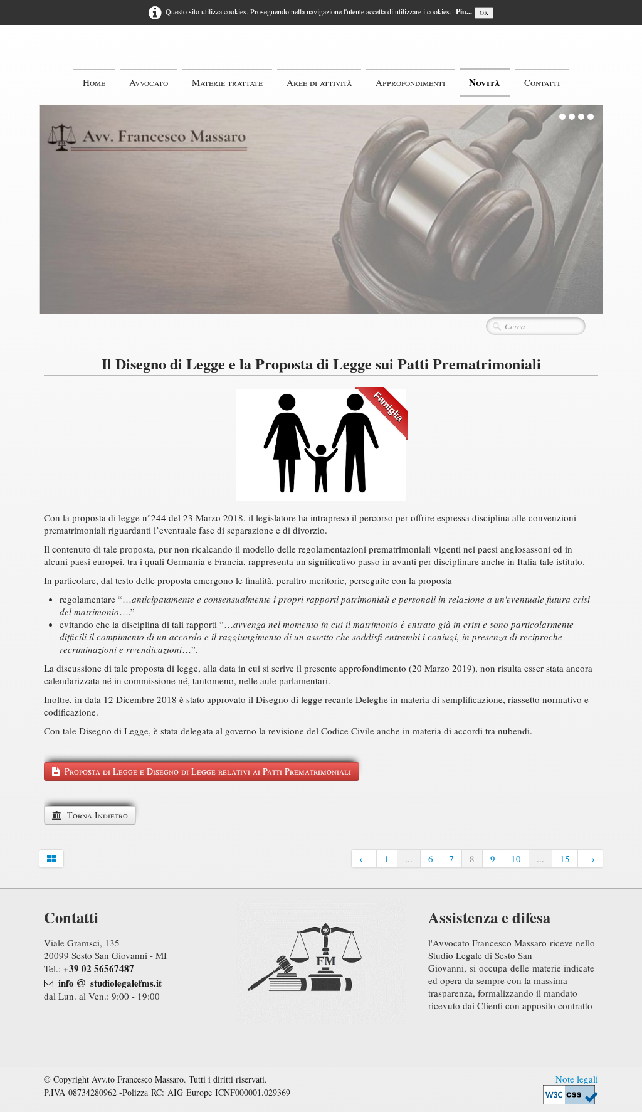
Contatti (542, 82)
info (66, 983)
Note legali (576, 1078)
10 (516, 858)
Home (94, 82)
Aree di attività (319, 82)
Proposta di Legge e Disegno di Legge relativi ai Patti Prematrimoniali (208, 771)
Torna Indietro (97, 815)
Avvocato (148, 82)
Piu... (464, 11)
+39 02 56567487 (98, 968)
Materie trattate (227, 82)
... (409, 858)
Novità (484, 82)
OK (484, 13)
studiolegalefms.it (126, 983)
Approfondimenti (410, 82)
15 (565, 858)
